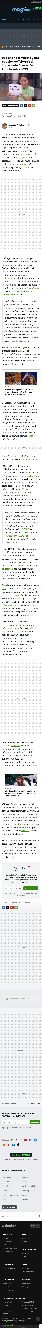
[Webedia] (36, 1)
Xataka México (8, 1302)
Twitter (25, 105)
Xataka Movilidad (28, 1186)
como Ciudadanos (30, 288)
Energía (6, 1186)
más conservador (10, 628)
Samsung (25, 1190)
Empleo (5, 1199)
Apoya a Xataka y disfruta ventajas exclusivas (21, 1159)
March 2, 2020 (11, 542)
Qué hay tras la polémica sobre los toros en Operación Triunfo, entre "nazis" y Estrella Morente (19, 391)
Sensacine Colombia (29, 1308)
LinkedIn (13, 1144)
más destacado (29, 475)
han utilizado (19, 824)
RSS (4, 1144)
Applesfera (6, 1245)
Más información (8, 1325)
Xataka (5, 1238)
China (7, 46)
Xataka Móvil (7, 1241)
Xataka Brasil (7, 1305)
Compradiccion (8, 1290)
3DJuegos (25, 1238)
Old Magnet (25, 902)
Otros (4, 456)
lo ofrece (8, 605)
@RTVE (25, 529)
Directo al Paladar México (9, 1313)
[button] (19, 124)
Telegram (35, 1140)
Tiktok (18, 1144)
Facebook (21, 105)
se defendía (7, 568)
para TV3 (24, 830)
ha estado (15, 745)
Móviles (25, 1181)
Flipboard (29, 105)
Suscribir (35, 1122)
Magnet (21, 10)
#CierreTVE (27, 489)
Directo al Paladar (9, 1268)
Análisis (25, 1177)
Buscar (39, 1216)
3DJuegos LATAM (28, 1302)
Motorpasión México (29, 1312)
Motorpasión (26, 1268)
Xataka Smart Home (10, 1248)
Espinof (24, 1256)
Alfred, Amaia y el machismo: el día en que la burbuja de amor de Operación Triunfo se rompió (20, 793)
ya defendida (25, 827)
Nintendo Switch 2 (31, 46)
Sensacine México (28, 1305)
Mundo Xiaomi (8, 1251)
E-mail (33, 105)
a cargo (26, 562)
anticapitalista (9, 278)
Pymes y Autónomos (29, 1287)
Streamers (15, 19)
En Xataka (8, 387)
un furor (12, 406)
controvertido (8, 294)
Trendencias (7, 1283)
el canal (15, 595)
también (14, 347)
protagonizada (30, 154)
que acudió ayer (20, 164)
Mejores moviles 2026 (27, 1104)
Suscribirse (32, 888)
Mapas (4, 19)
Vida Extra (25, 1241)
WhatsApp (12, 1140)
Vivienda (26, 19)
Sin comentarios (11, 105)
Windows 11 (26, 1199)
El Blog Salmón (27, 1283)
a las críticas (32, 459)
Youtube (26, 1140)
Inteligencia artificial (10, 1195)
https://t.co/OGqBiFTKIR (18, 535)
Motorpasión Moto (28, 1271)
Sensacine (25, 1253)
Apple (5, 1190)
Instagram (30, 1140)
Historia (37, 19)
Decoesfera (7, 1287)
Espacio (6, 1181)
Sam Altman (16, 46)
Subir (33, 1226)
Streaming (7, 1177)
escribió (33, 435)
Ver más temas (9, 1207)
